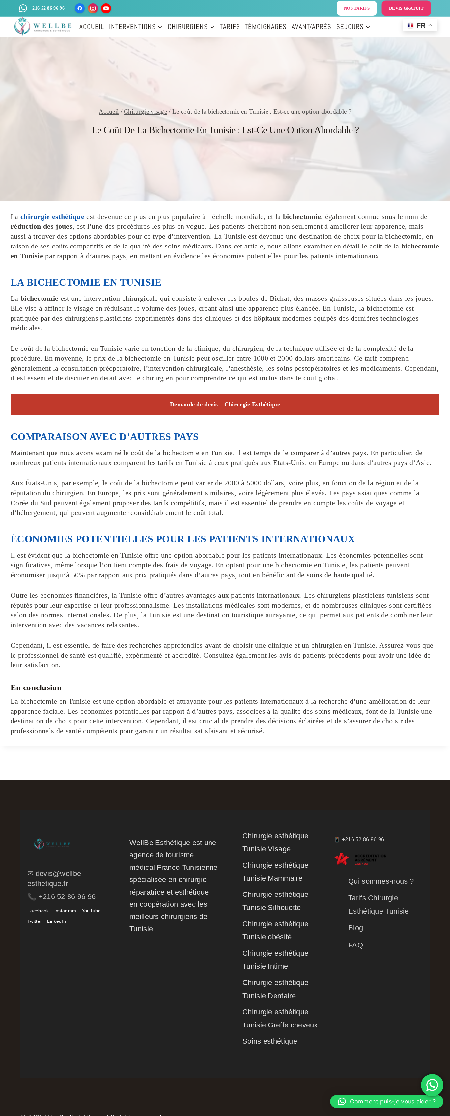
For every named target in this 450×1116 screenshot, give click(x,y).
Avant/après (311, 26)
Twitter (34, 921)
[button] (386, 1101)
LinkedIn (56, 921)
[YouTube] (106, 8)
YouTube (91, 910)
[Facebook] (80, 8)
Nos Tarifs (357, 8)
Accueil (91, 26)
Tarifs (230, 26)
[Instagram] (93, 8)
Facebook (38, 910)
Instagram (65, 910)
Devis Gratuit (406, 8)
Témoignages (266, 26)
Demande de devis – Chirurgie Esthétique (225, 404)
